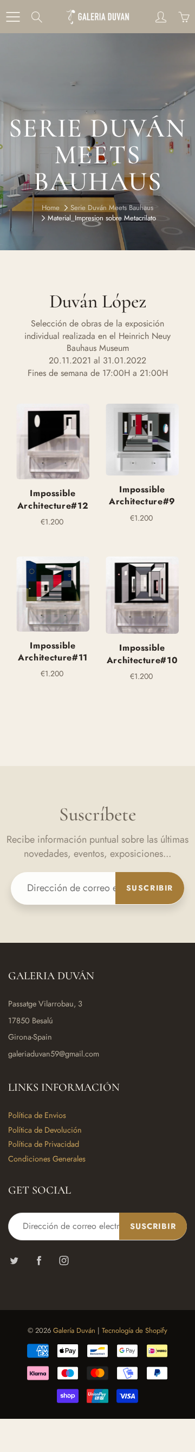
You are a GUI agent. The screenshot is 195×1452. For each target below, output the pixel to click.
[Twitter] (13, 1260)
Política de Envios (37, 1115)
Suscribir (149, 887)
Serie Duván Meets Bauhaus (111, 207)
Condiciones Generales (47, 1158)
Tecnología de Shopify (134, 1330)
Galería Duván (74, 1330)
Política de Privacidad (43, 1144)
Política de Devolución (45, 1129)
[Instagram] (63, 1260)
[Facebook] (38, 1260)
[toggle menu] (12, 17)
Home (51, 207)
